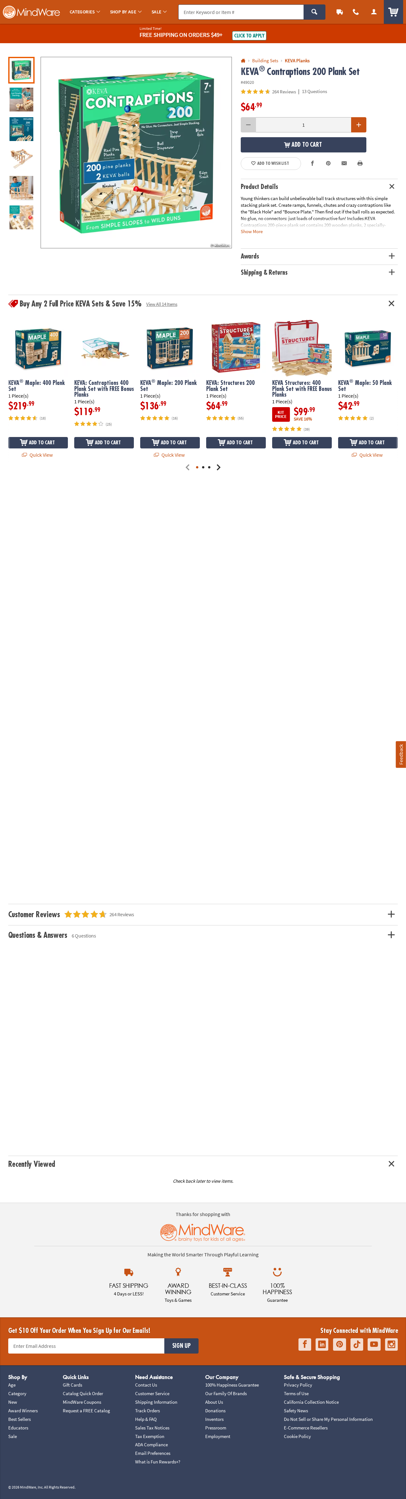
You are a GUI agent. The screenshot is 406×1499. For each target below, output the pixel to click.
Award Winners (23, 1411)
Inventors (214, 1419)
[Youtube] (374, 1344)
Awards (250, 256)
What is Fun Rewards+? (157, 1462)
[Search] (314, 12)
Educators (18, 1428)
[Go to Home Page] (243, 61)
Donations (215, 1411)
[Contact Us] (356, 12)
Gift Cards (72, 1385)
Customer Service (152, 1393)
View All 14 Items (161, 304)
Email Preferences (152, 1453)
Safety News (296, 1411)
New (12, 1402)
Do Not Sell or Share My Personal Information (328, 1419)
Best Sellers (19, 1419)
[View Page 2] (203, 468)
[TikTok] (356, 1344)
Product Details (259, 187)
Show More (252, 231)
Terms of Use (296, 1393)
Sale (12, 1436)
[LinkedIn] (322, 1344)
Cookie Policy (297, 1436)
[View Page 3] (209, 468)
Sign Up (181, 1346)
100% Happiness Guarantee (232, 1385)
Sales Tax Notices (152, 1428)
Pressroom (215, 1428)
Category (17, 1393)
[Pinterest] (339, 1344)
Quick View (41, 455)
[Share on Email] (344, 164)
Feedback (401, 754)
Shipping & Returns (264, 272)
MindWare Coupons (82, 1402)
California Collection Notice (311, 1402)
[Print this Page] (360, 164)
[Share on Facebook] (312, 164)
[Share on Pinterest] (328, 164)
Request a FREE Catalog (86, 1411)
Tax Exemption (149, 1436)
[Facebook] (304, 1344)
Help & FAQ (146, 1419)
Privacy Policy (298, 1385)
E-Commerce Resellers (306, 1428)
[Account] (374, 12)
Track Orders (147, 1411)
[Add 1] (358, 124)
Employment (217, 1436)
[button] (136, 152)
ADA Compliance (151, 1445)
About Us (214, 1402)
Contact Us (146, 1385)
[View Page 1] (197, 468)
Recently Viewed (31, 1164)
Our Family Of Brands (226, 1393)
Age (12, 1385)
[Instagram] (391, 1344)
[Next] (218, 468)
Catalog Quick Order (83, 1393)
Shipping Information (156, 1402)
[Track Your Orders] (340, 12)
